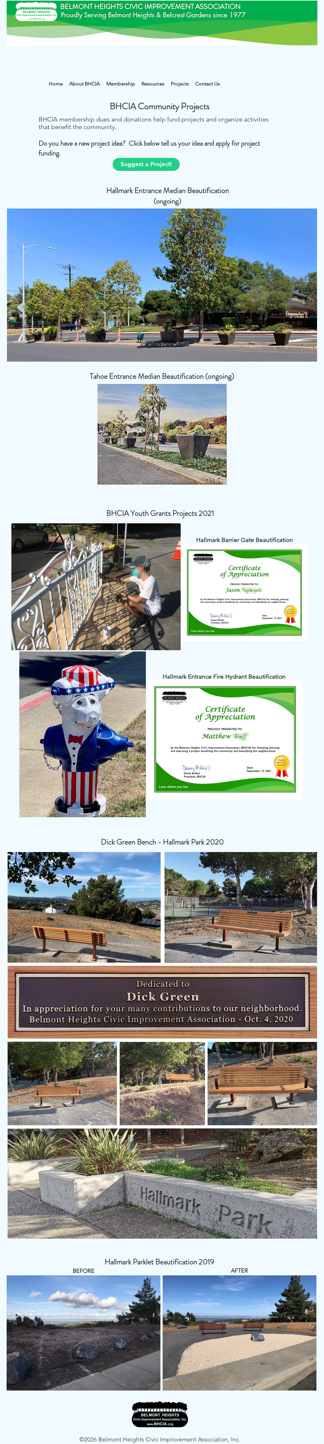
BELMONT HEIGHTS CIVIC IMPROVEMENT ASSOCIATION (150, 6)
